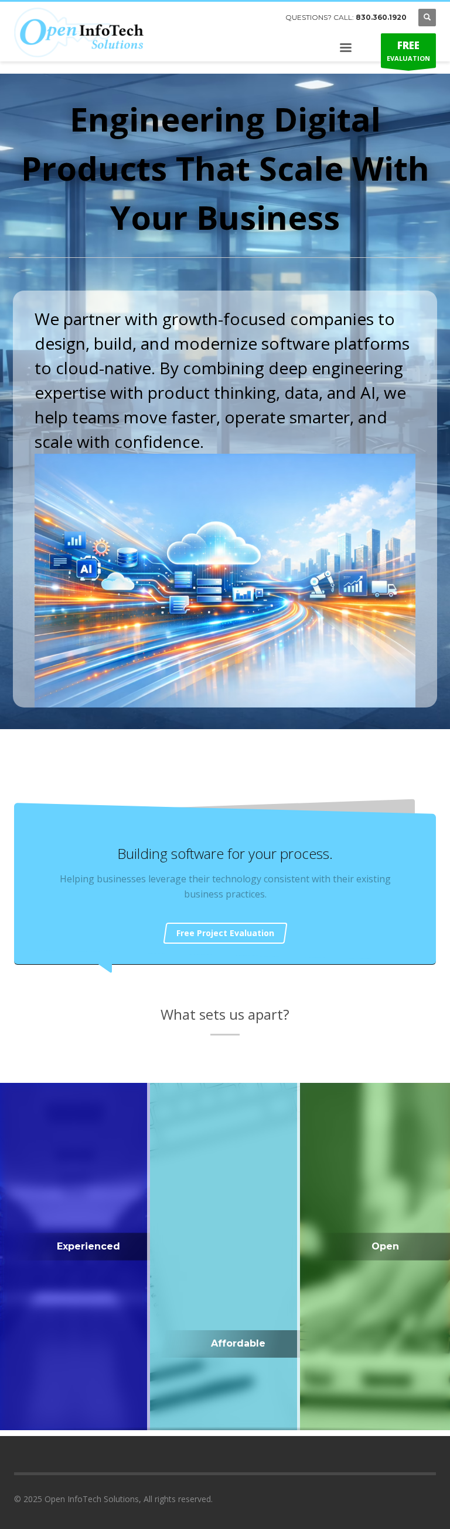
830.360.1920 (381, 17)
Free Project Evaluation (225, 932)
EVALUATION (408, 51)
